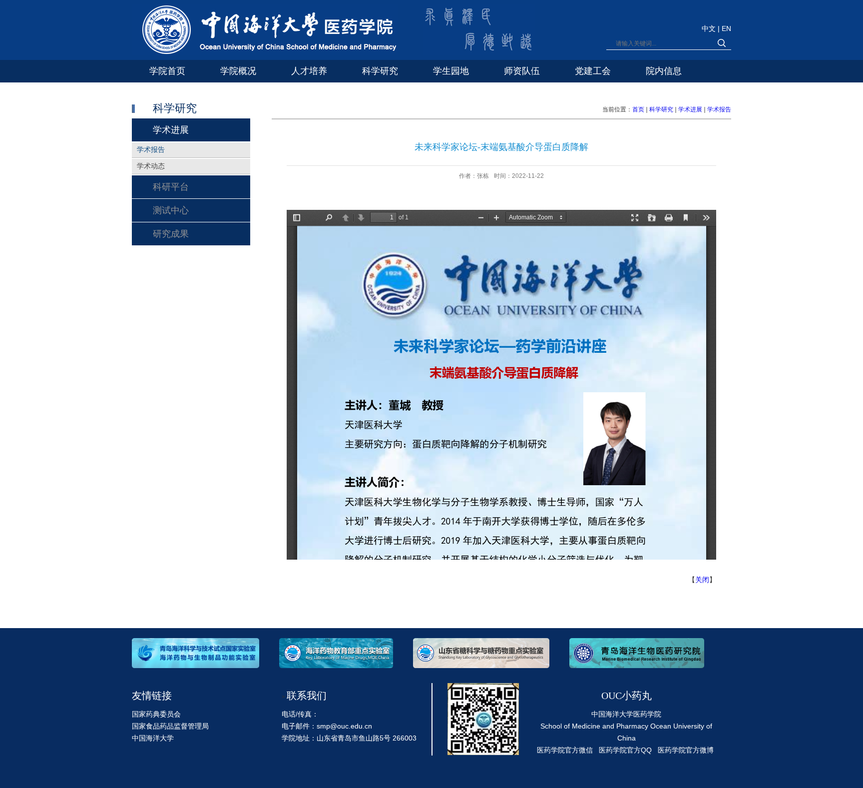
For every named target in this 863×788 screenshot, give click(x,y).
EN (726, 28)
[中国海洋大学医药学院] (265, 31)
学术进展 (690, 109)
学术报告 (719, 109)
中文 (710, 28)
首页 (638, 109)
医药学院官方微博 (686, 750)
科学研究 (661, 109)
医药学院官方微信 (565, 750)
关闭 (702, 580)
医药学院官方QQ (625, 750)
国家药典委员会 (156, 714)
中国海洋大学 (153, 738)
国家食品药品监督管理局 (170, 726)
